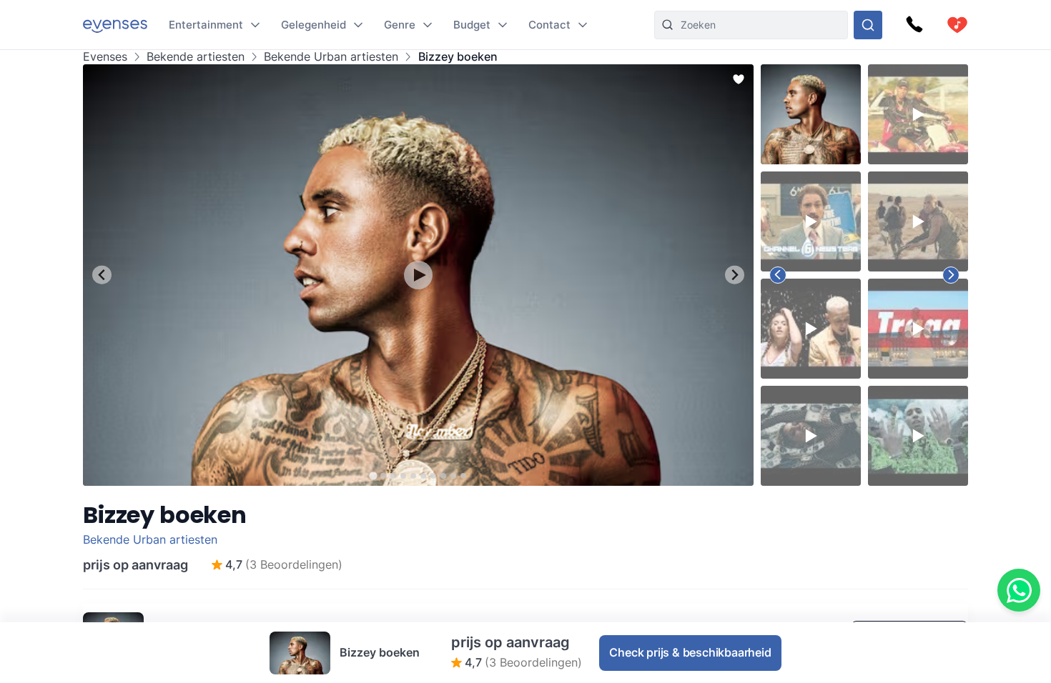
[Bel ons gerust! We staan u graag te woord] (914, 25)
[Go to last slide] (102, 274)
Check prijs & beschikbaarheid (690, 652)
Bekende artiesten (196, 57)
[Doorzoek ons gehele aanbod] (868, 25)
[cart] (957, 25)
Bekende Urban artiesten (331, 57)
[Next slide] (734, 274)
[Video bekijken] (418, 275)
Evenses (105, 57)
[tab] (373, 475)
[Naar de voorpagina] (115, 24)
